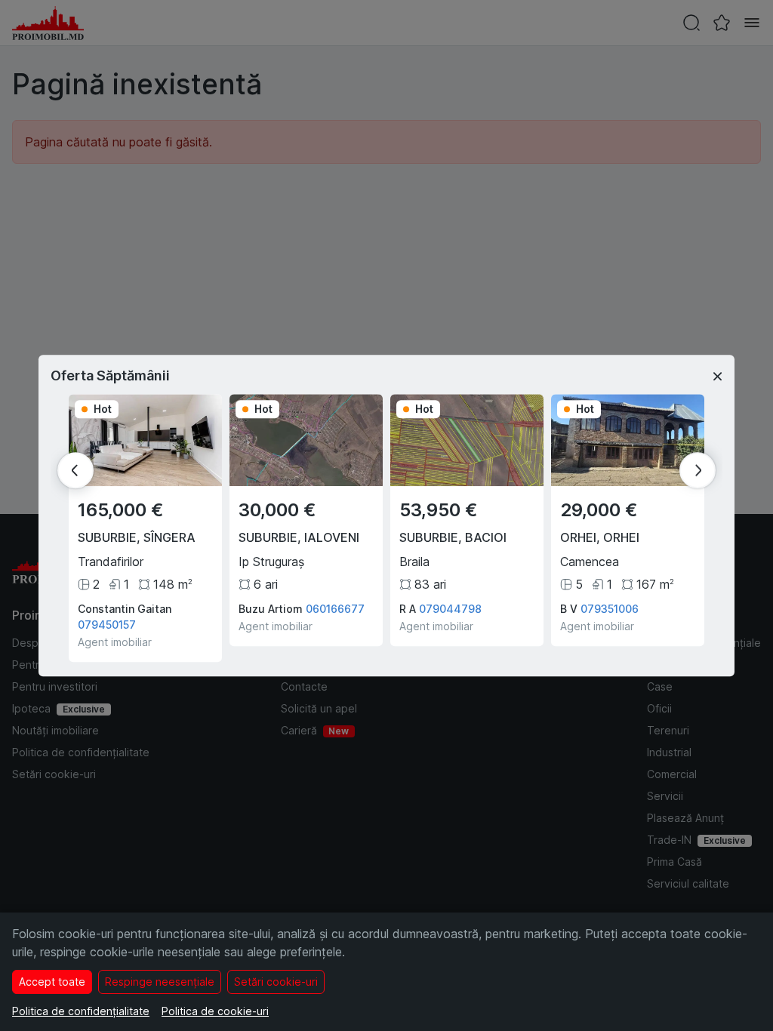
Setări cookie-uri (276, 981)
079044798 (450, 608)
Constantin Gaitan (124, 608)
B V (568, 608)
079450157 (107, 624)
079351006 (610, 608)
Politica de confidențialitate (80, 1011)
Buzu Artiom (271, 608)
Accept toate (52, 981)
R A (407, 608)
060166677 (335, 608)
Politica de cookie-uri (215, 1011)
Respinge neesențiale (159, 981)
